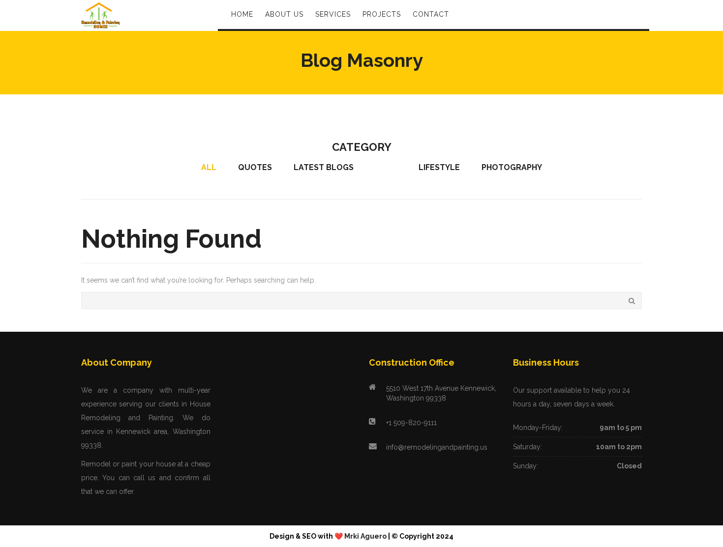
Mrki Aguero (365, 536)
